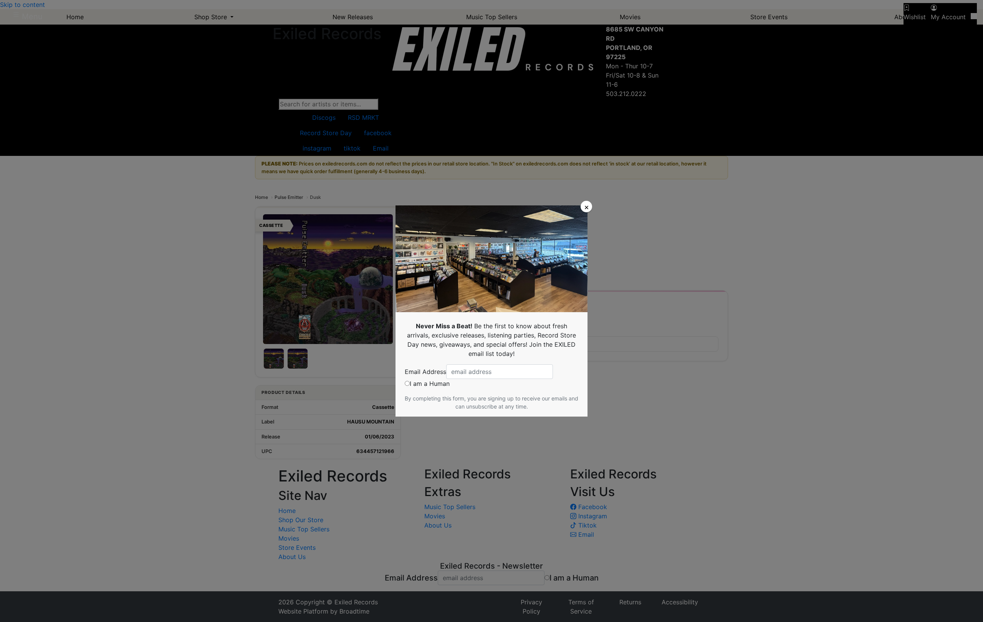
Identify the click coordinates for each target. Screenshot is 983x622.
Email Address (425, 372)
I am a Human (430, 383)
